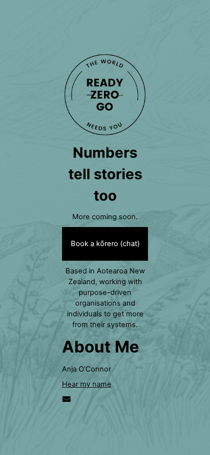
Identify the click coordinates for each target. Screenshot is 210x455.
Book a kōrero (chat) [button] (105, 243)
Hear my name (86, 384)
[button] (66, 398)
